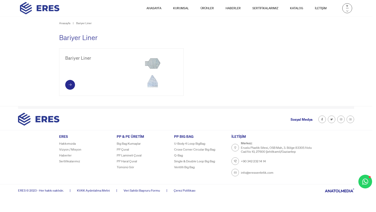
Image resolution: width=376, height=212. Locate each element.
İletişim (321, 8)
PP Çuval (123, 149)
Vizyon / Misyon (70, 149)
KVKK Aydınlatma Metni (93, 190)
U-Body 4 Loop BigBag (189, 143)
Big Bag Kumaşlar (129, 143)
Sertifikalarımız (265, 8)
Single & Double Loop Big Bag (194, 161)
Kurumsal (181, 8)
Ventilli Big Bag (184, 167)
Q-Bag (178, 155)
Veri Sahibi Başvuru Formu (142, 190)
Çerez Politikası (184, 190)
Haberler (233, 8)
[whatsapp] (365, 181)
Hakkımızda (67, 143)
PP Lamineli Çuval (129, 155)
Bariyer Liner (84, 23)
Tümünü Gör (125, 167)
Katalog (296, 8)
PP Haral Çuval (127, 161)
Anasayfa (153, 8)
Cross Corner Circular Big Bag (194, 149)
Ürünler (207, 8)
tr (347, 5)
